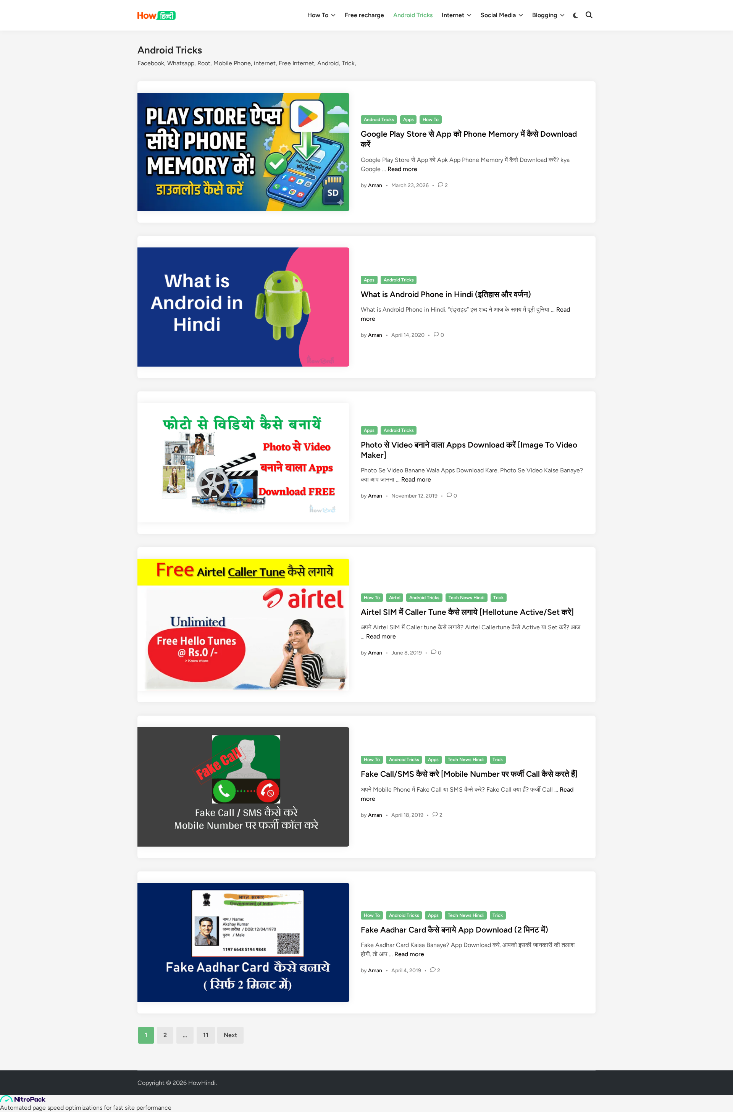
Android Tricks (413, 15)
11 (205, 1035)
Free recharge (364, 15)
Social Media (498, 15)
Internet (453, 15)
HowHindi (202, 1082)
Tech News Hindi (466, 597)
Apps (408, 119)
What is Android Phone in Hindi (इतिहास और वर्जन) (446, 294)
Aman (375, 185)
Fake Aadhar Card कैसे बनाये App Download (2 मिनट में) (454, 929)
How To (317, 15)
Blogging (544, 15)
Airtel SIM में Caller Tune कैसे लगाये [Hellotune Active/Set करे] (467, 612)
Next (230, 1035)
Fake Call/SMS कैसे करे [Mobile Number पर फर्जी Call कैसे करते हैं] (469, 774)
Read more (402, 169)
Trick (498, 597)
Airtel (394, 597)
